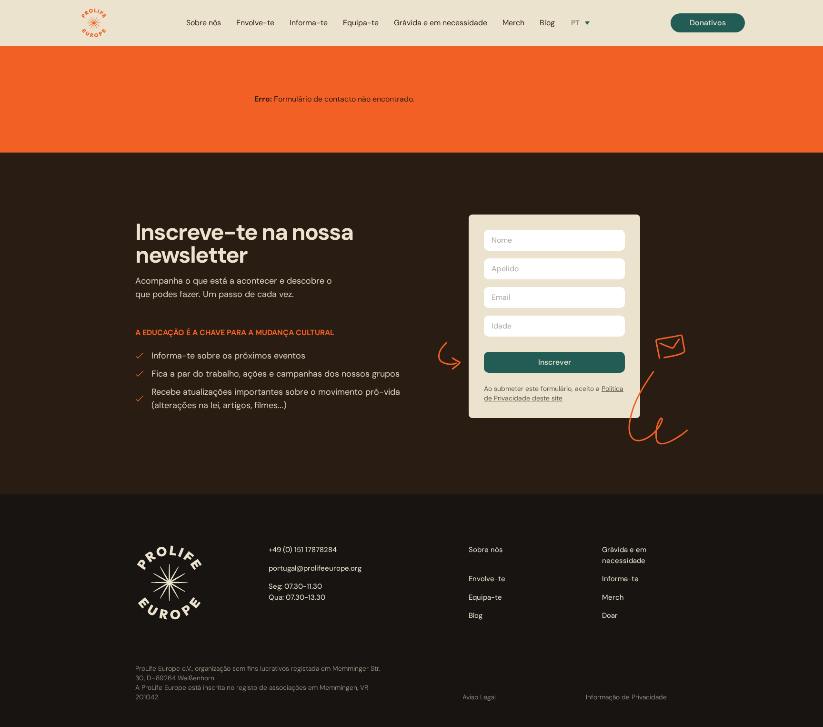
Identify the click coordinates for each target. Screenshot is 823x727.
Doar (610, 615)
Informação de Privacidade (626, 697)
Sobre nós (203, 23)
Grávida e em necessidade (440, 23)
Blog (547, 23)
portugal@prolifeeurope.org (315, 568)
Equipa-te (361, 23)
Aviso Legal (479, 697)
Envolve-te (255, 23)
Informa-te (309, 23)
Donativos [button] (708, 23)
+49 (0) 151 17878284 (303, 549)
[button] (94, 23)
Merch (513, 23)
